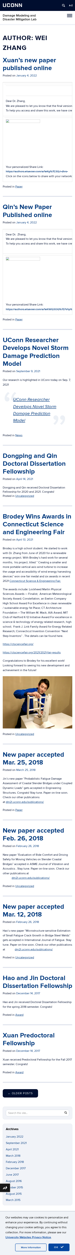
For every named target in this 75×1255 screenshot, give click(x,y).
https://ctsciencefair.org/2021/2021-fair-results (32, 652)
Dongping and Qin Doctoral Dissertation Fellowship (34, 464)
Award (19, 1015)
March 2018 (13, 1156)
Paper (19, 186)
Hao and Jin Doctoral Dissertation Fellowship (37, 982)
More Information (31, 1247)
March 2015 (13, 1200)
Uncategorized (24, 496)
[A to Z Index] (71, 5)
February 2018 (15, 1162)
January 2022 (14, 1136)
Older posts (20, 1093)
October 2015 (14, 1187)
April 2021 (12, 1149)
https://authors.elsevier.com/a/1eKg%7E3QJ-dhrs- (37, 171)
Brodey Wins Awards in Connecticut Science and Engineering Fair (37, 524)
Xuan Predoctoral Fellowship (29, 1039)
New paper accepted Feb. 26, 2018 (33, 834)
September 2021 (16, 1143)
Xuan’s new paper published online (29, 64)
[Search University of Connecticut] (63, 5)
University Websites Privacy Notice (28, 1237)
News (18, 435)
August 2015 (14, 1194)
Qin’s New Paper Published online (27, 211)
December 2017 (16, 1168)
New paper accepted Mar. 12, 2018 (33, 911)
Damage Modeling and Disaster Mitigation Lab (19, 17)
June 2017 (12, 1175)
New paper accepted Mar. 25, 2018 (33, 759)
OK (57, 1247)
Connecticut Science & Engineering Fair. (35, 581)
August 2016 (14, 1181)
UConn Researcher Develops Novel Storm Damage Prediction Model (36, 352)
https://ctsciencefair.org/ (18, 644)
